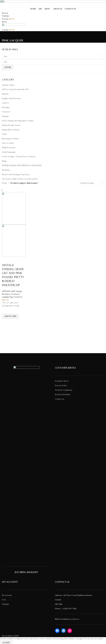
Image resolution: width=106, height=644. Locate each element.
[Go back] (5, 34)
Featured (15, 294)
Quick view (5, 322)
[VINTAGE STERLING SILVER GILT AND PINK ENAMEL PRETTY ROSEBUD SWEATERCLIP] (14, 208)
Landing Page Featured (12, 297)
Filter (8, 67)
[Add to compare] (5, 260)
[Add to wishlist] (5, 310)
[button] (10, 316)
